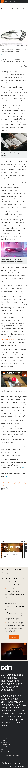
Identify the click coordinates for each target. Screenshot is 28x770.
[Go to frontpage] (8, 1)
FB (8, 766)
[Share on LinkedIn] (26, 66)
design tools (22, 482)
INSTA (16, 766)
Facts (2, 748)
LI (5, 766)
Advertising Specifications (8, 746)
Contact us (4, 742)
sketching (10, 482)
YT (11, 766)
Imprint (3, 740)
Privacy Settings (5, 744)
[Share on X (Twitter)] (23, 66)
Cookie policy (4, 738)
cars (16, 482)
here (23, 468)
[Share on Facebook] (21, 66)
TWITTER (13, 766)
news (3, 485)
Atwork (23, 755)
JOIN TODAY (14, 637)
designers (4, 482)
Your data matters (6, 737)
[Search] (22, 1)
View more (23, 541)
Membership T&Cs (6, 751)
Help (2, 749)
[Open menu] (25, 1)
